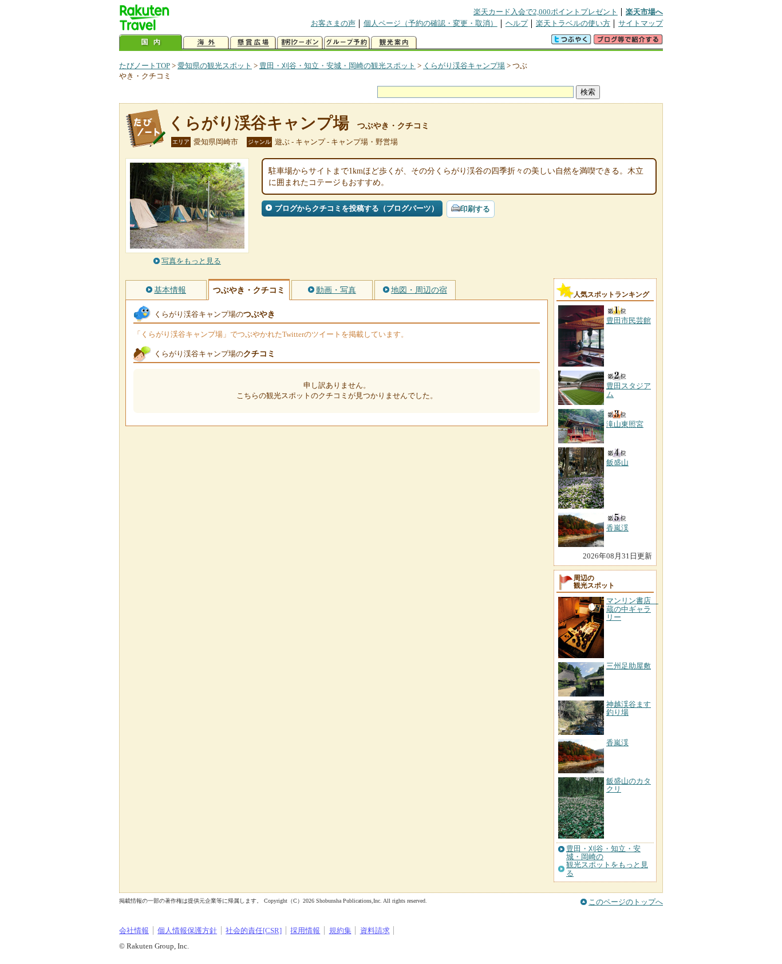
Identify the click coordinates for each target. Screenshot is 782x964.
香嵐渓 (617, 742)
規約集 (340, 930)
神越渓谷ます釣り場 (628, 708)
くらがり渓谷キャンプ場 (464, 65)
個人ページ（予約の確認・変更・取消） (430, 23)
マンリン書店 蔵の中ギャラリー (632, 608)
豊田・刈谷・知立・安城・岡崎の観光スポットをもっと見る (607, 861)
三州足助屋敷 (628, 666)
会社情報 (134, 930)
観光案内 (394, 42)
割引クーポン (300, 42)
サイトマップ (640, 23)
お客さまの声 (333, 23)
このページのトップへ (626, 902)
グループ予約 (347, 42)
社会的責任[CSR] (254, 930)
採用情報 (305, 930)
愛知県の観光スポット (214, 65)
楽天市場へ (644, 11)
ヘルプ (516, 23)
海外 (206, 42)
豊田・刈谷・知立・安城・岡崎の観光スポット (337, 65)
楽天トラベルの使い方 (573, 23)
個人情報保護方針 (187, 930)
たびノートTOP (144, 65)
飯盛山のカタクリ (628, 785)
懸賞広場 (253, 42)
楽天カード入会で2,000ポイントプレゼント (545, 11)
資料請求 (375, 930)
